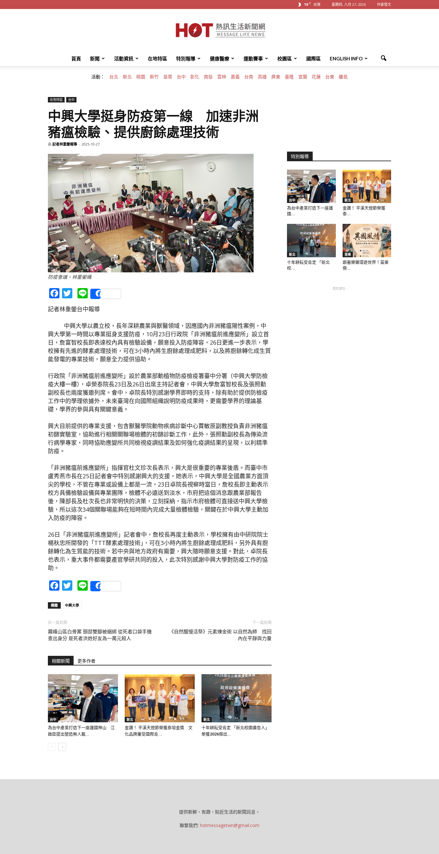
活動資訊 (123, 58)
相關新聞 (61, 661)
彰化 (194, 76)
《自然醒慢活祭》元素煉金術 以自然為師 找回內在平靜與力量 (220, 635)
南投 (208, 76)
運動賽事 (253, 58)
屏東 (275, 76)
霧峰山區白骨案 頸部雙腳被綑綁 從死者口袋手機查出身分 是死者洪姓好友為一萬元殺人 (100, 635)
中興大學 (72, 605)
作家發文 (384, 4)
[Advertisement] (339, 332)
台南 (248, 76)
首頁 (76, 58)
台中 (181, 76)
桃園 (140, 76)
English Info (346, 58)
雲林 (221, 76)
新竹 (154, 76)
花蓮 (316, 76)
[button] (383, 58)
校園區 (284, 58)
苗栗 (167, 76)
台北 (113, 76)
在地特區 (157, 58)
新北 (127, 76)
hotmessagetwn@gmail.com (229, 825)
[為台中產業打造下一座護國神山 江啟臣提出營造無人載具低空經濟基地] (83, 698)
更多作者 (86, 661)
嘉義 (235, 76)
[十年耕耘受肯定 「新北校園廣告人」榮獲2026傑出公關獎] (237, 698)
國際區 (313, 58)
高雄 (262, 76)
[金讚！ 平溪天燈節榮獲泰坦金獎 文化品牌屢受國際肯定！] (160, 698)
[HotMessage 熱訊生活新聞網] (219, 30)
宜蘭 (302, 76)
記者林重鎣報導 (64, 144)
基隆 (289, 76)
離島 (343, 76)
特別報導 (185, 58)
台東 (329, 76)
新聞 (95, 58)
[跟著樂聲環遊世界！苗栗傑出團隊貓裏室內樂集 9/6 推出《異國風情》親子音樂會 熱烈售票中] (367, 240)
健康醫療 (219, 58)
